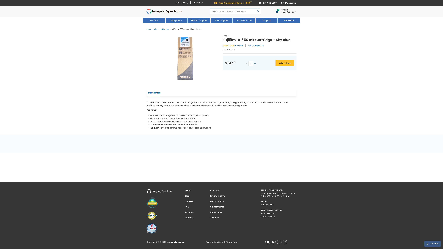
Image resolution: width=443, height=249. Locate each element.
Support (189, 217)
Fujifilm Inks (164, 29)
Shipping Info (217, 207)
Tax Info (214, 217)
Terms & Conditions (214, 242)
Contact (214, 190)
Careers (189, 201)
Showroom (216, 212)
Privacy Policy (232, 242)
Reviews (189, 212)
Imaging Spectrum (175, 242)
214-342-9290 (267, 204)
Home (149, 29)
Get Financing (182, 2)
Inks (155, 29)
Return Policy (217, 201)
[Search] (258, 11)
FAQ (187, 207)
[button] (228, 45)
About (188, 190)
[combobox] (235, 11)
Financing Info (218, 196)
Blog (187, 196)
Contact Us (198, 2)
